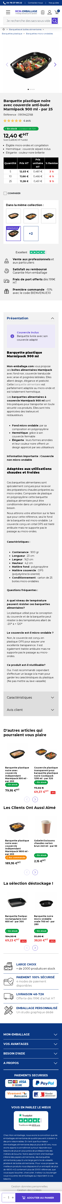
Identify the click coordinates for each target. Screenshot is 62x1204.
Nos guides (54, 3)
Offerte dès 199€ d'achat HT (35, 998)
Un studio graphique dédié (34, 1012)
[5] (20, 120)
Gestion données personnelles (29, 1186)
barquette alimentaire (27, 384)
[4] (16, 120)
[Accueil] (3, 29)
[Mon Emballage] (26, 12)
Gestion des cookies (29, 1190)
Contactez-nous (35, 3)
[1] (5, 120)
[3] (12, 120)
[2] (8, 120)
